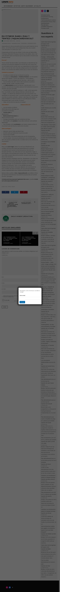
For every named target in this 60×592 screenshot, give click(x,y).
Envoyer (22, 302)
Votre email (23, 295)
